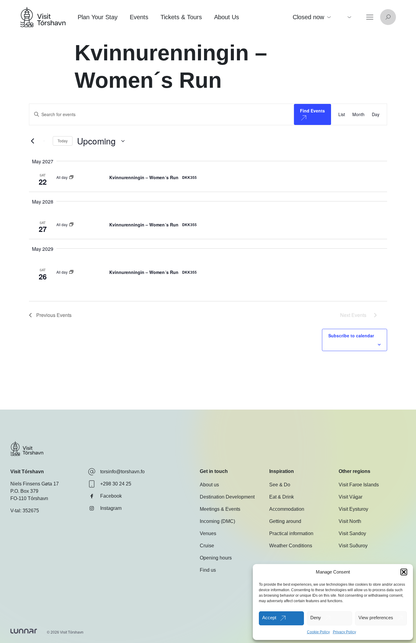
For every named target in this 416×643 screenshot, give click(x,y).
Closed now (308, 17)
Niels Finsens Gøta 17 (34, 483)
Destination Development (227, 496)
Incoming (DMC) (217, 521)
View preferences (375, 617)
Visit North (350, 521)
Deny (315, 617)
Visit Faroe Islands (359, 484)
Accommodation (286, 509)
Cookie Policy (318, 632)
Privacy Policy (344, 632)
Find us (208, 570)
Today (63, 140)
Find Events (312, 111)
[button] (404, 572)
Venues (208, 533)
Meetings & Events (220, 509)
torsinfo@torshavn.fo (122, 471)
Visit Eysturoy (353, 509)
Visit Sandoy (352, 533)
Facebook (111, 496)
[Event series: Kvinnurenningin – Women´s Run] (71, 177)
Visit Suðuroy (353, 545)
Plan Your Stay (98, 17)
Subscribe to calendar (351, 335)
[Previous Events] (32, 141)
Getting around (285, 521)
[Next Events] (44, 141)
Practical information (291, 533)
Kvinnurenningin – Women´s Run (143, 177)
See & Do (279, 484)
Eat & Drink (281, 496)
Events (139, 17)
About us (209, 484)
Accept (269, 617)
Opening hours (216, 557)
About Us (226, 17)
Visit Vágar (350, 496)
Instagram (111, 508)
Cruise (207, 545)
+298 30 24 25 (115, 483)
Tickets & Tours (181, 17)
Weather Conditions (290, 545)
